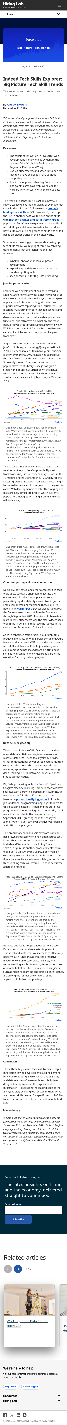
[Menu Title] (60, 5)
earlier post (24, 608)
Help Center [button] (10, 1386)
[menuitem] (21, 5)
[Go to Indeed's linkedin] (18, 1415)
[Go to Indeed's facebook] (5, 1415)
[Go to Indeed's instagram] (25, 1415)
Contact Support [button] (30, 1386)
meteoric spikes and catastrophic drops (34, 219)
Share (10, 14)
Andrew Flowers (17, 104)
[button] (18, 1269)
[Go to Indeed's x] (11, 1415)
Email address (13, 1204)
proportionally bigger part (32, 799)
